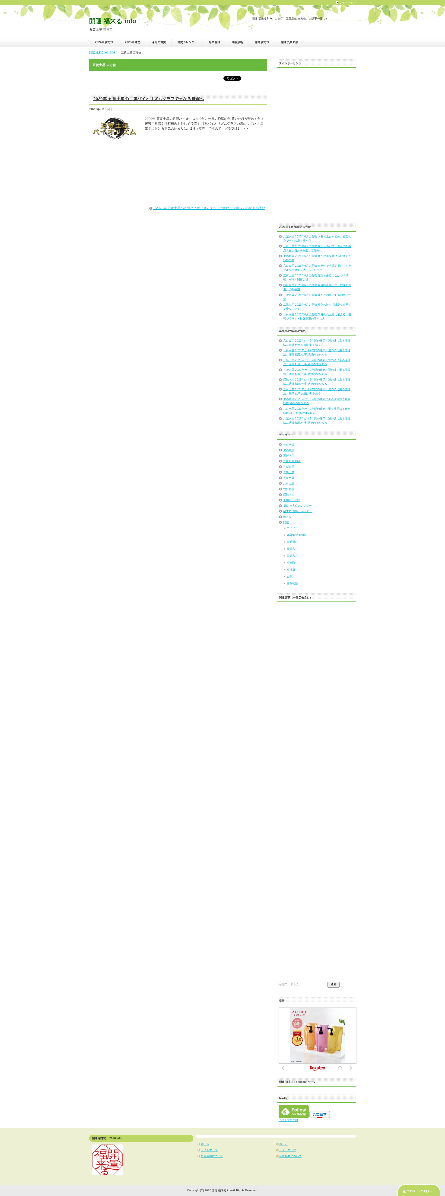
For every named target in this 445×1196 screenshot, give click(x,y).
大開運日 (292, 542)
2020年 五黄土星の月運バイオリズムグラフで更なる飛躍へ (148, 98)
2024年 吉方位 (104, 42)
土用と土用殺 (291, 500)
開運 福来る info (112, 21)
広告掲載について (212, 1156)
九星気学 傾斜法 (297, 535)
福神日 (291, 569)
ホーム (205, 1144)
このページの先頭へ (419, 1191)
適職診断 (237, 42)
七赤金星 (288, 450)
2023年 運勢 (132, 42)
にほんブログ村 (288, 1120)
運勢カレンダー (187, 42)
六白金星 (288, 489)
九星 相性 (214, 42)
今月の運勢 (159, 42)
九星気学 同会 (292, 461)
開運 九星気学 (289, 42)
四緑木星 (288, 494)
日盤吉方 (292, 555)
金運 (289, 576)
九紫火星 (288, 466)
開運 (286, 522)
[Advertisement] (178, 178)
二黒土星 (288, 472)
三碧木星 (288, 455)
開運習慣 (292, 583)
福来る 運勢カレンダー (297, 511)
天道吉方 (292, 548)
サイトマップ (209, 1150)
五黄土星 (288, 478)
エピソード (294, 528)
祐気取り (292, 562)
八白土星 (288, 483)
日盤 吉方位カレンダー (297, 505)
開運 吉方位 (262, 42)
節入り (287, 516)
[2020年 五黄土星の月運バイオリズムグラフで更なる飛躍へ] (115, 139)
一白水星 (288, 444)
